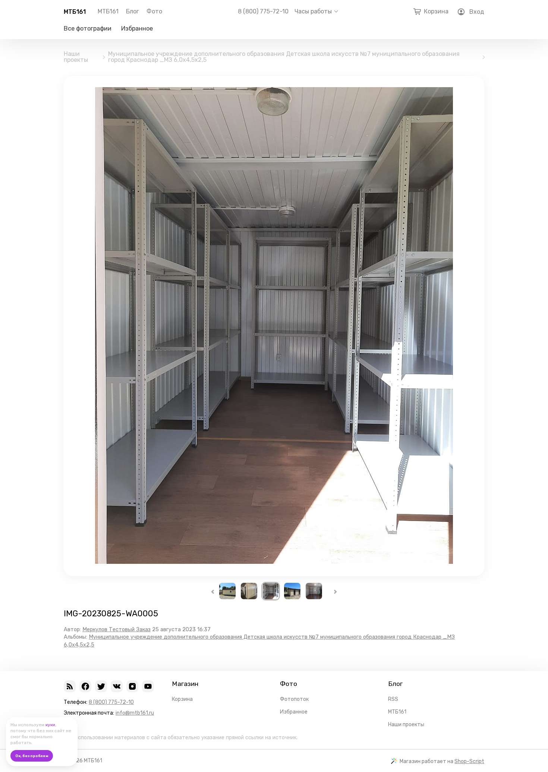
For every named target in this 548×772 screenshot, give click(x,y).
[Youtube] (148, 686)
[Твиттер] (101, 686)
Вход (476, 11)
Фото (154, 11)
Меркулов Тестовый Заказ (116, 629)
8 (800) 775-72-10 (263, 12)
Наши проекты (76, 57)
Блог (132, 11)
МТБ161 (75, 11)
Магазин (185, 683)
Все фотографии (87, 28)
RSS (393, 699)
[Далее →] (274, 561)
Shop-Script (469, 761)
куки (50, 724)
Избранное (137, 28)
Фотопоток (294, 699)
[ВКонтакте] (117, 686)
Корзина (182, 699)
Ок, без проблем (31, 756)
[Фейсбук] (85, 686)
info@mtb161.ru (135, 713)
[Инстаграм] (132, 686)
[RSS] (70, 686)
